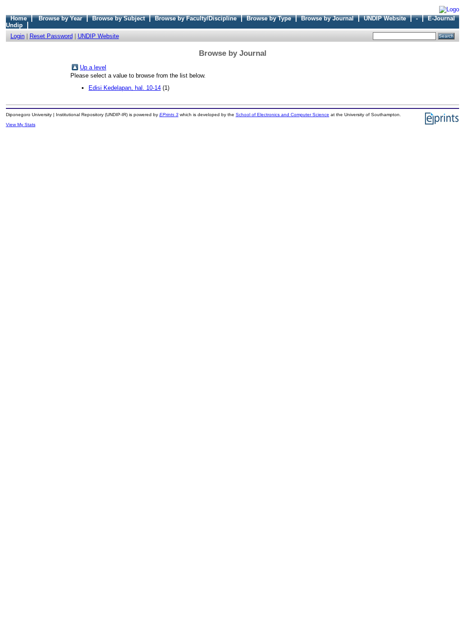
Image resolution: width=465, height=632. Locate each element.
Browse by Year (60, 18)
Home (18, 18)
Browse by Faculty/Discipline (196, 18)
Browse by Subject (118, 18)
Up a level (93, 67)
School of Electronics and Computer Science (282, 114)
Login (17, 36)
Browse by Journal (327, 18)
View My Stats (20, 124)
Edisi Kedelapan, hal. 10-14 (125, 87)
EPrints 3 (168, 114)
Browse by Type (269, 18)
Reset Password (51, 36)
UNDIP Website (385, 18)
